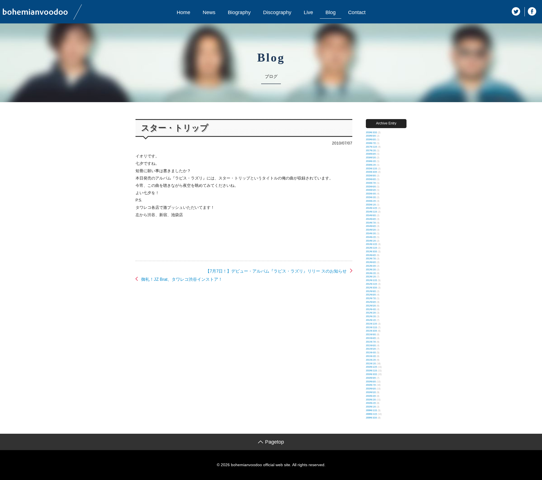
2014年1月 (371, 241)
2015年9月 (371, 175)
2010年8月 (371, 381)
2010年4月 (371, 396)
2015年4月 (371, 193)
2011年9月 (371, 334)
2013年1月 (371, 276)
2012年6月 (371, 302)
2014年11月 (371, 212)
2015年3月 (371, 197)
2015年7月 (371, 183)
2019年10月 (371, 132)
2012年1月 (371, 320)
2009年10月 (371, 418)
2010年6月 (371, 388)
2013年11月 (371, 248)
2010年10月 (371, 374)
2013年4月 (371, 266)
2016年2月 (371, 165)
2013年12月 (371, 244)
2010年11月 (371, 370)
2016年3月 (371, 161)
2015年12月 (371, 168)
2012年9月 (371, 291)
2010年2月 (371, 403)
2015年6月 (371, 186)
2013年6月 (371, 262)
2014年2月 (371, 237)
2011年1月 (371, 363)
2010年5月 (371, 392)
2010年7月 (371, 385)
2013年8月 (371, 255)
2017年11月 (371, 147)
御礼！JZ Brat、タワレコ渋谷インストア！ (181, 279)
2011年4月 (371, 352)
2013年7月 (371, 258)
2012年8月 (371, 294)
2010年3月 (371, 399)
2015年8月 (371, 179)
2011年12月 (371, 324)
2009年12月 (371, 410)
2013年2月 (371, 273)
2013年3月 (371, 269)
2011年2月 (371, 360)
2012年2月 (371, 316)
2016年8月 (371, 154)
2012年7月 (371, 298)
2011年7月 (371, 342)
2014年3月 (371, 233)
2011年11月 (371, 327)
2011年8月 (371, 338)
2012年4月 (371, 309)
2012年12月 (371, 280)
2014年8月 (371, 219)
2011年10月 (371, 331)
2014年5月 (371, 230)
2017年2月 (371, 150)
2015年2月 (371, 201)
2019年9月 (371, 136)
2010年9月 (371, 378)
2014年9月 (371, 215)
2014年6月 (371, 226)
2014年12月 (371, 208)
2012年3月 (371, 313)
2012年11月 (371, 284)
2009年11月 (371, 414)
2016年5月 (371, 157)
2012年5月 (371, 305)
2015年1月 (371, 204)
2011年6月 (371, 345)
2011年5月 (371, 349)
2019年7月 (371, 143)
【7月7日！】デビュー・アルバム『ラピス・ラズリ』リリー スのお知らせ (276, 271)
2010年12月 (371, 367)
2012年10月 (371, 287)
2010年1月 (371, 407)
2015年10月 (371, 172)
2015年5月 (371, 190)
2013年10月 (371, 251)
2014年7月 (371, 223)
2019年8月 (371, 139)
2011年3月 (371, 356)
